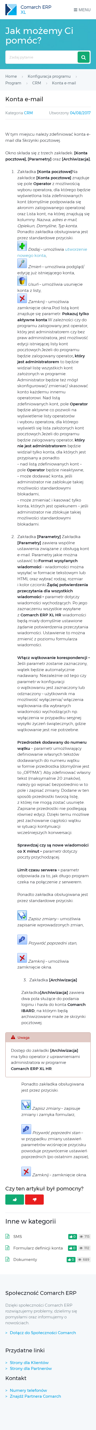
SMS (17, 1236)
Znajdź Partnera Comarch (35, 1396)
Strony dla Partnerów (31, 1368)
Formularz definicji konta (38, 1248)
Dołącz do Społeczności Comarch (43, 1332)
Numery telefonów (28, 1390)
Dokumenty (25, 1259)
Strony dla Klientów (29, 1362)
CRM (28, 113)
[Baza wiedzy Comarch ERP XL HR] (28, 9)
